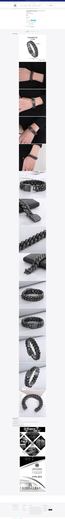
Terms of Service (24, 510)
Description (27, 31)
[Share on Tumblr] (30, 26)
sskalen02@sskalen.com (16, 508)
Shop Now (34, 2)
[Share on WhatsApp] (34, 26)
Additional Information (32, 31)
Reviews (38, 31)
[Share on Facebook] (26, 26)
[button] (31, 22)
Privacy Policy (24, 508)
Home (13, 8)
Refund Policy (24, 509)
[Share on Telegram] (31, 26)
